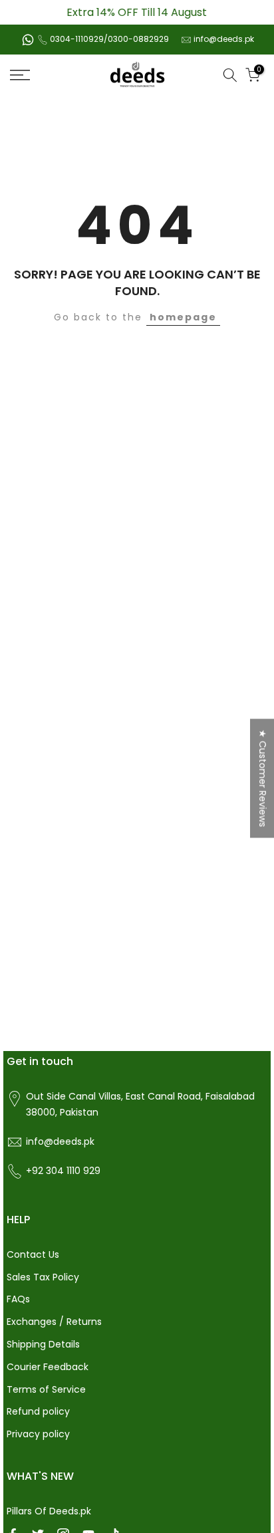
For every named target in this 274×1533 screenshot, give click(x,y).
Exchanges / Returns (54, 1321)
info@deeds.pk (224, 39)
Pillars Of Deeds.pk (49, 1511)
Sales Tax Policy (43, 1277)
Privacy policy (38, 1434)
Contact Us (33, 1254)
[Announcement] (137, 12)
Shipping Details (43, 1344)
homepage (183, 317)
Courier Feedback (47, 1366)
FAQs (18, 1299)
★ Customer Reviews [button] (262, 778)
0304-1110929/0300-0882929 (109, 39)
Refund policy (38, 1411)
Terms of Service (46, 1389)
